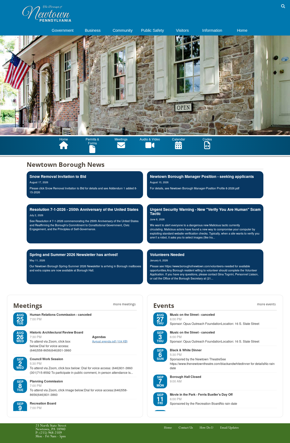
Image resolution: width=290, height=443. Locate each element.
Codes (207, 139)
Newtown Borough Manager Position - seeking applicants (202, 176)
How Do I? (206, 428)
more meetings (124, 304)
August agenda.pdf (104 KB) (110, 341)
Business (93, 30)
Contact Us (186, 428)
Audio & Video (150, 139)
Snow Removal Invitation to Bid (58, 176)
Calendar (178, 139)
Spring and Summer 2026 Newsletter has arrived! (74, 254)
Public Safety (152, 30)
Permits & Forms (92, 141)
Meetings (121, 139)
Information (212, 30)
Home (242, 30)
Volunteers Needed (167, 254)
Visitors (182, 30)
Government (63, 30)
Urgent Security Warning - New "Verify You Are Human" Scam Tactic (205, 211)
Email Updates (229, 428)
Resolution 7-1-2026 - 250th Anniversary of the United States (84, 209)
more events (266, 304)
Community (123, 30)
